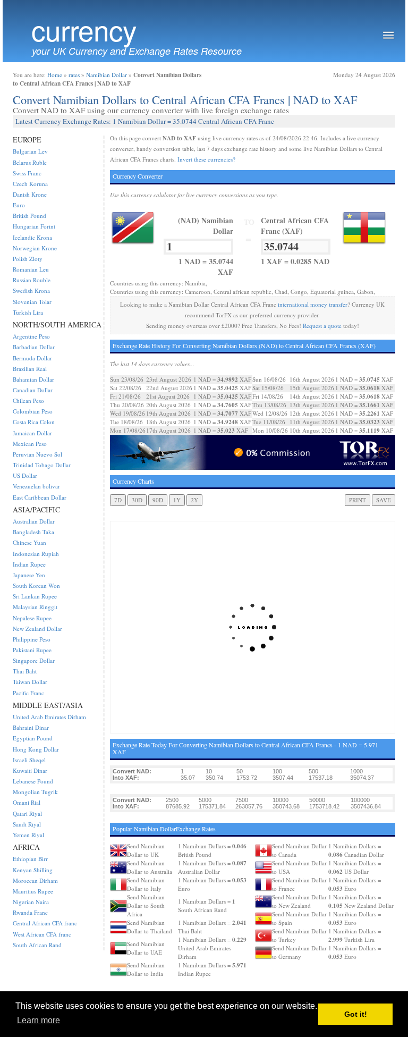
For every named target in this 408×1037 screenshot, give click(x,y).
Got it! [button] (355, 1014)
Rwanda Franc (30, 912)
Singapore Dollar (34, 660)
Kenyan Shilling (33, 870)
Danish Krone (30, 194)
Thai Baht (25, 671)
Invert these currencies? (206, 159)
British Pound (29, 216)
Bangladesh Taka (33, 532)
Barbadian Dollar (34, 347)
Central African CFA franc (45, 923)
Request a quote (322, 326)
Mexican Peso (30, 444)
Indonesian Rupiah (36, 554)
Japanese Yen (29, 575)
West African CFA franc (42, 934)
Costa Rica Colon (34, 422)
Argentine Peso (31, 336)
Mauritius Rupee (33, 891)
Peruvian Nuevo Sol (37, 454)
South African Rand (37, 945)
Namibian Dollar (106, 75)
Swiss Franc (27, 173)
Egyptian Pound (33, 738)
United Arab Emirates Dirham (49, 717)
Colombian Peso (33, 411)
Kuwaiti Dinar (30, 770)
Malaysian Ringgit (35, 607)
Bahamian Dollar (33, 379)
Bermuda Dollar (32, 358)
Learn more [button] (38, 1020)
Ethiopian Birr (30, 859)
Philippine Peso (31, 639)
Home (54, 75)
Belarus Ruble (30, 162)
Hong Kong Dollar (36, 749)
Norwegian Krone (35, 248)
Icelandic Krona (32, 237)
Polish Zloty (27, 259)
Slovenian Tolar (32, 302)
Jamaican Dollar (32, 433)
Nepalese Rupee (32, 618)
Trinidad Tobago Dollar (42, 465)
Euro (19, 205)
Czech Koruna (30, 184)
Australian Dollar (34, 521)
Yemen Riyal (28, 835)
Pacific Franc (28, 693)
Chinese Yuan (29, 542)
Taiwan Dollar (30, 682)
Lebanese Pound (33, 781)
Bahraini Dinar (31, 727)
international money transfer (312, 304)
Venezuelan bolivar (36, 486)
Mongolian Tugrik (35, 792)
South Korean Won (36, 585)
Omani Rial (26, 802)
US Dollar (25, 475)
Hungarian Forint (34, 226)
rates (74, 75)
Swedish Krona (31, 290)
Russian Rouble (31, 280)
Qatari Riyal (27, 813)
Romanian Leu (31, 269)
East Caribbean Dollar (39, 497)
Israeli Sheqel (29, 760)
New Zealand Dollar (37, 629)
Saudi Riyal (27, 824)
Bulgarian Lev (30, 151)
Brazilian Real (30, 369)
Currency (84, 29)
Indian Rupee (29, 564)
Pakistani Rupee (32, 650)
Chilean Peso (28, 400)
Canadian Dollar (33, 390)
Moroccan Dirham (35, 880)
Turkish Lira (28, 312)
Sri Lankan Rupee (35, 596)
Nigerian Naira (31, 902)
